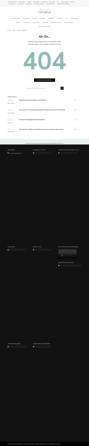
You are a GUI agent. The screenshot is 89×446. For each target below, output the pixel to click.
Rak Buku (73, 1)
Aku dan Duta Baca (50, 3)
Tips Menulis (52, 1)
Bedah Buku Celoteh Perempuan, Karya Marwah (32, 100)
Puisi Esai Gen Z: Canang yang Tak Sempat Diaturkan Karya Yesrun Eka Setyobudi (42, 110)
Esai (58, 1)
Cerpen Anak (29, 3)
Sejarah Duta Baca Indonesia (63, 3)
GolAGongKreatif (44, 12)
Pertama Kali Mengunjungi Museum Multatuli (32, 119)
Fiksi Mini (29, 1)
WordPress (58, 444)
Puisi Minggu (36, 1)
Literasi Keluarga (64, 1)
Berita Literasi (11, 103)
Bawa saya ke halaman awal (44, 80)
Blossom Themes (45, 444)
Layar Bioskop (44, 1)
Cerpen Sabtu (21, 3)
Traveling (10, 122)
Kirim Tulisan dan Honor (39, 3)
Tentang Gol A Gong (12, 1)
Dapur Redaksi (22, 1)
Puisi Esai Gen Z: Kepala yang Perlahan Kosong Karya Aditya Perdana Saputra (41, 129)
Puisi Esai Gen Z (12, 3)
